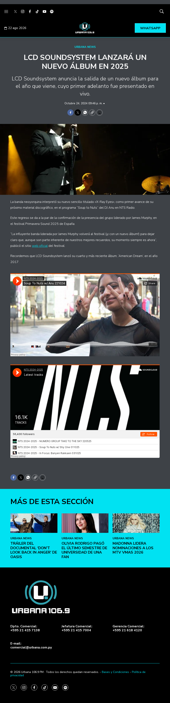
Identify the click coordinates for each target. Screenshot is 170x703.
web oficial (40, 246)
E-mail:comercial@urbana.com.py (31, 646)
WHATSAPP (150, 28)
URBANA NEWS (85, 47)
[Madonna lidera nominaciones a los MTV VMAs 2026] (136, 523)
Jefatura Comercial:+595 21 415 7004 (77, 628)
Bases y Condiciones (115, 672)
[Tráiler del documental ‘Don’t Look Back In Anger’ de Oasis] (33, 523)
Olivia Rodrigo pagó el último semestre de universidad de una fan (84, 550)
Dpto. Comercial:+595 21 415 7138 (25, 628)
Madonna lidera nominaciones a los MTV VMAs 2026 (133, 548)
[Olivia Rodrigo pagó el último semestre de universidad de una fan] (85, 523)
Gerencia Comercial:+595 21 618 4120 (128, 628)
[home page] (85, 28)
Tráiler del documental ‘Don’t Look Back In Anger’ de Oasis (33, 550)
